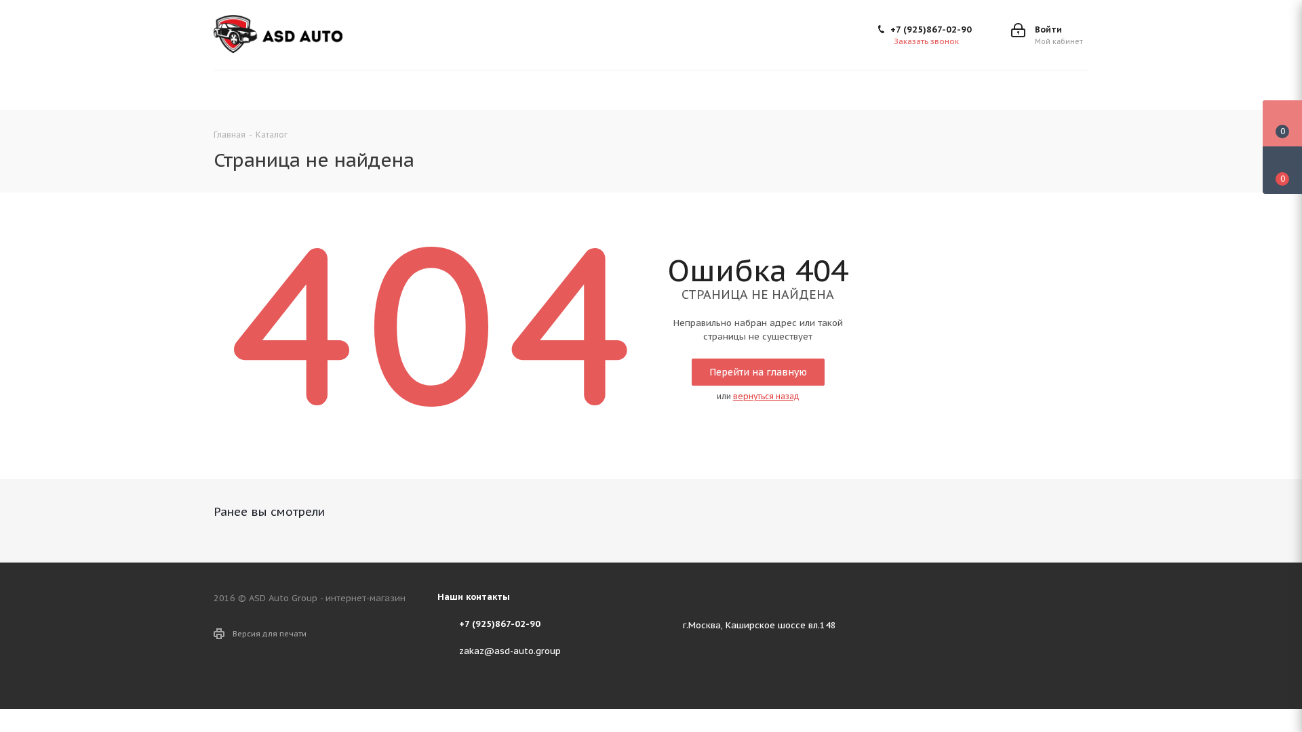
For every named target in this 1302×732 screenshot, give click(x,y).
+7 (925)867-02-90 (931, 29)
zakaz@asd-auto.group (510, 651)
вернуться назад (766, 396)
